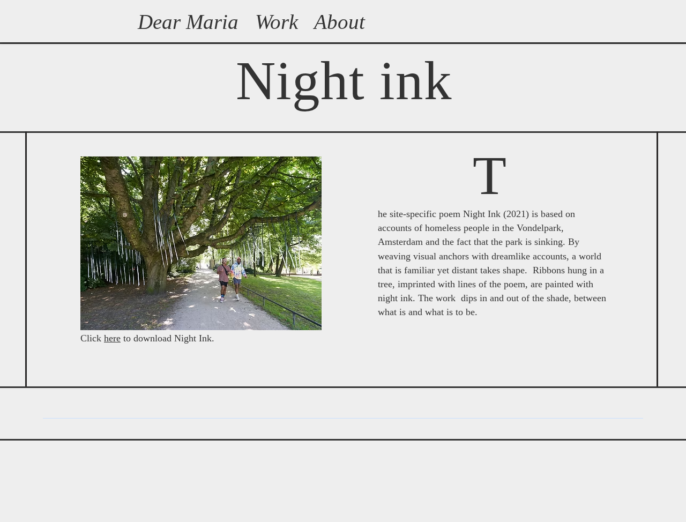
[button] (201, 243)
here (112, 338)
